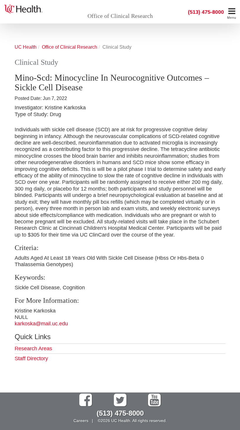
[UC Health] (23, 8)
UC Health (26, 47)
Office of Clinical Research (120, 16)
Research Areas (33, 348)
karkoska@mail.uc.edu (41, 324)
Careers (80, 420)
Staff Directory (31, 358)
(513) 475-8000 (206, 12)
